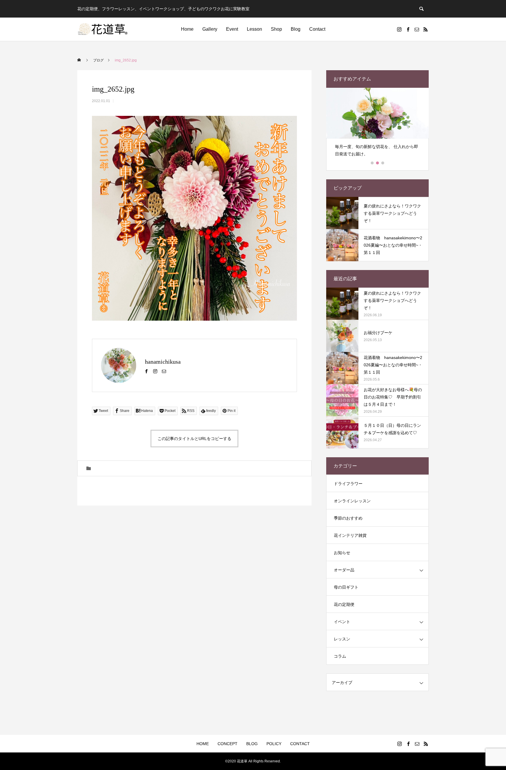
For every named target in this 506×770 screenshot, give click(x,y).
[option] (377, 124)
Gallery (209, 29)
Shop (276, 29)
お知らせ (342, 552)
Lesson (254, 29)
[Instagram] (399, 29)
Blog (295, 29)
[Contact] (416, 29)
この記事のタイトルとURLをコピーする (194, 438)
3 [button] (383, 162)
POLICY (273, 743)
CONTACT (300, 743)
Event (232, 29)
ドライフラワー (348, 483)
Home (187, 29)
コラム (340, 656)
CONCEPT (227, 743)
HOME (202, 743)
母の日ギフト (346, 587)
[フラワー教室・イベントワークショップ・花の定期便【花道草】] (103, 29)
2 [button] (378, 162)
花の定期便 (344, 604)
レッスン (342, 639)
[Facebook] (408, 29)
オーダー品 (344, 570)
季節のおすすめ (348, 518)
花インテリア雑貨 (350, 535)
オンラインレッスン (352, 501)
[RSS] (425, 29)
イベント (342, 621)
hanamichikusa (163, 361)
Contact (317, 29)
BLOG (252, 743)
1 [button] (372, 162)
